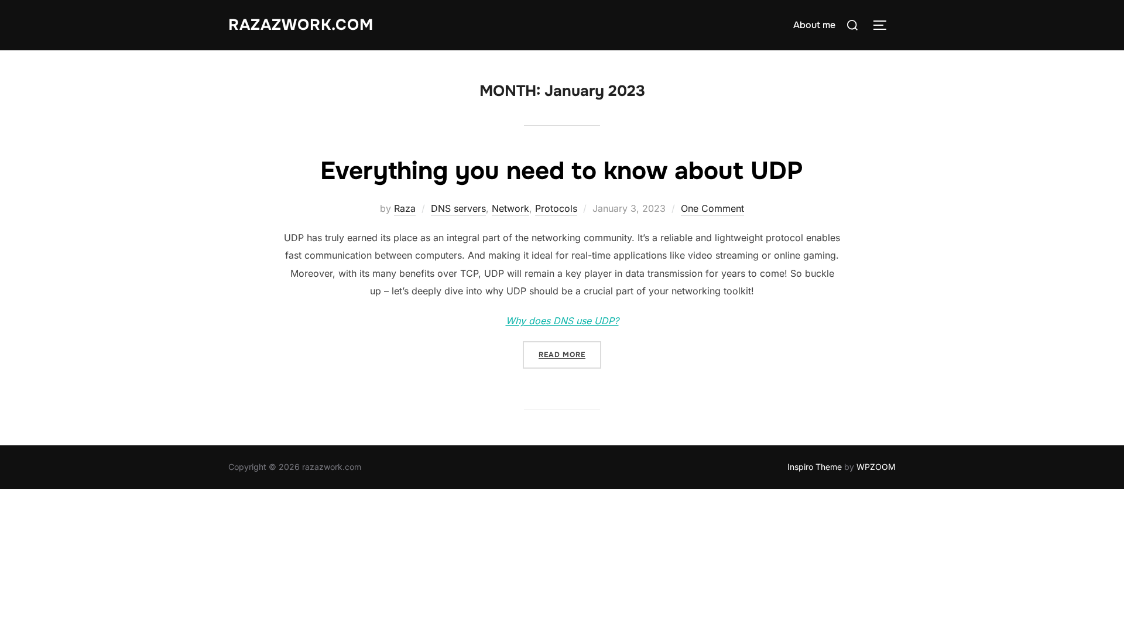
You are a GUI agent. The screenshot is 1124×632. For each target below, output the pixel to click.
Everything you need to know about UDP (561, 171)
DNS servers (458, 208)
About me (814, 25)
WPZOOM (876, 467)
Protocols (556, 208)
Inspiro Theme (814, 467)
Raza (405, 208)
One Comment (712, 208)
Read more (570, 354)
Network (510, 208)
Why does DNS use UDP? (562, 321)
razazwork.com (300, 25)
